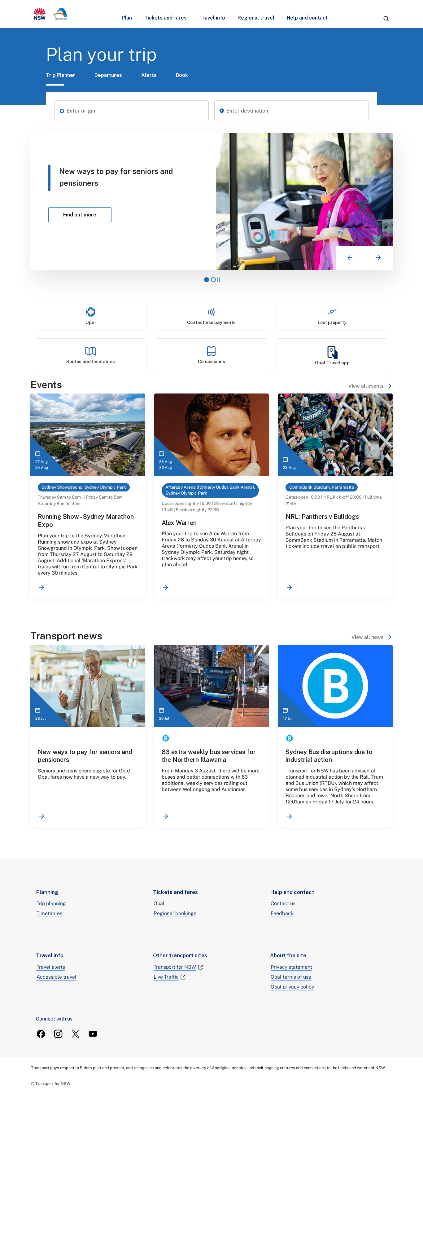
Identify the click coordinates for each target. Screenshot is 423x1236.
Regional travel (256, 18)
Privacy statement (291, 967)
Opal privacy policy (292, 987)
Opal (159, 903)
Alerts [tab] (149, 75)
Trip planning (51, 903)
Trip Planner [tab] (60, 75)
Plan (127, 18)
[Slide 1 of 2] (206, 279)
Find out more (286, 212)
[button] (62, 110)
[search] (386, 19)
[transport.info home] (50, 14)
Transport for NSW (175, 967)
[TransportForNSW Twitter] (75, 1034)
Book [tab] (182, 75)
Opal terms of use (291, 977)
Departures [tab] (108, 75)
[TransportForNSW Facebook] (41, 1034)
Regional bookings (175, 913)
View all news (367, 637)
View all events (365, 386)
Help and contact (307, 18)
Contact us (283, 903)
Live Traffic (166, 977)
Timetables (49, 913)
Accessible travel (56, 977)
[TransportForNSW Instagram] (58, 1034)
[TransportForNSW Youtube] (93, 1034)
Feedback (282, 913)
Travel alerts (51, 967)
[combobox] (135, 111)
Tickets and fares (165, 18)
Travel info (212, 18)
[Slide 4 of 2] (213, 279)
